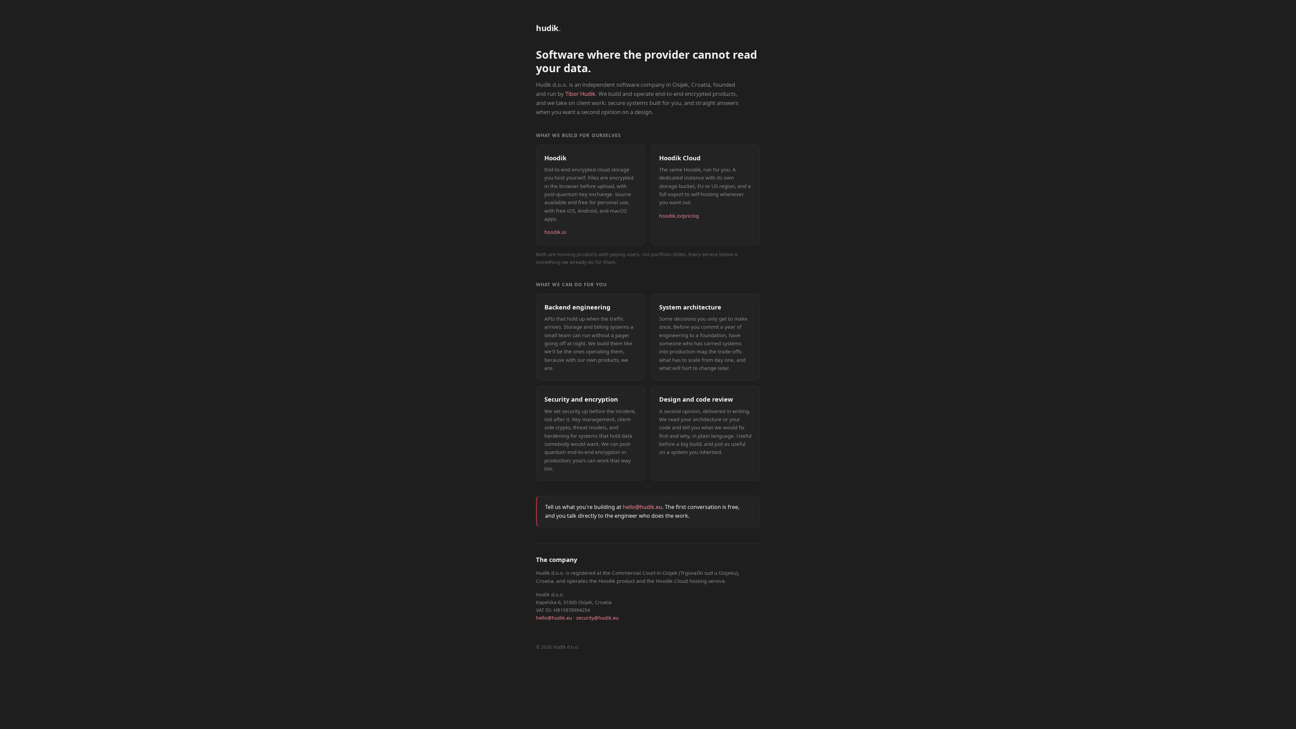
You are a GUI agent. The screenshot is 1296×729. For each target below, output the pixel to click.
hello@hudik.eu (642, 507)
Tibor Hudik (580, 94)
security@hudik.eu (597, 618)
